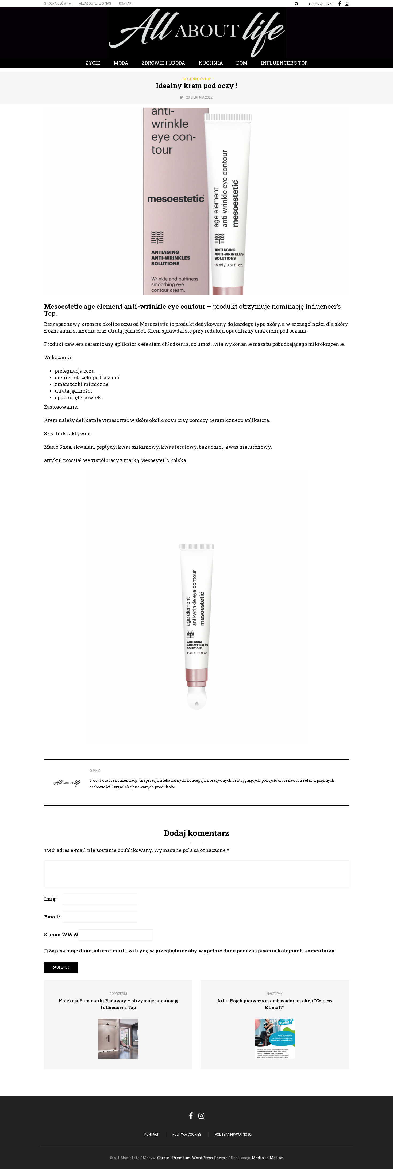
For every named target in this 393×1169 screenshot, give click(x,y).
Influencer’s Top (284, 63)
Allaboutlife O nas (95, 3)
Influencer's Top (197, 79)
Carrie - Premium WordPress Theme (192, 1157)
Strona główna (57, 3)
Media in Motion (268, 1157)
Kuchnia (211, 63)
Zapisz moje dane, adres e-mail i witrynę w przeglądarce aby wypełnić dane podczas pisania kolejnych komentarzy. (192, 950)
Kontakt (126, 3)
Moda (121, 63)
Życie (93, 63)
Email (52, 916)
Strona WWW (61, 934)
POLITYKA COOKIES (186, 1134)
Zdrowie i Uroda (163, 63)
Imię (50, 899)
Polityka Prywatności (233, 1134)
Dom (242, 63)
